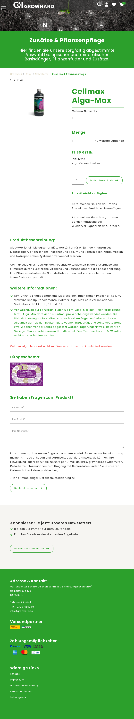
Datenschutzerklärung (24, 685)
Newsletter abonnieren (29, 548)
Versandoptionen (21, 691)
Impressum (17, 679)
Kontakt (15, 673)
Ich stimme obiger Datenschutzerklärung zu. (44, 478)
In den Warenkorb (101, 180)
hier (54, 470)
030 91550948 (25, 606)
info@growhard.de (21, 611)
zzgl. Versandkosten (86, 163)
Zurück (19, 80)
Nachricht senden (25, 488)
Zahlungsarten (19, 697)
